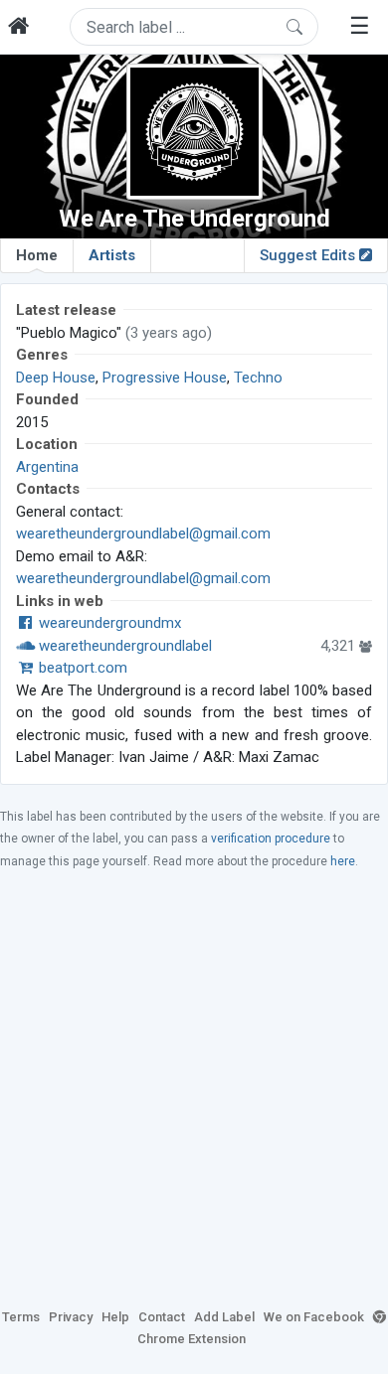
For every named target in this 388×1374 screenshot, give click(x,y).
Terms (21, 1316)
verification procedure (270, 838)
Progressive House (164, 377)
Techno (258, 377)
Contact (161, 1316)
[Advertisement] (194, 1088)
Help (115, 1316)
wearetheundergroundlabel (123, 646)
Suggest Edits (309, 255)
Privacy (71, 1316)
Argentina (47, 467)
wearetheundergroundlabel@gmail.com (143, 533)
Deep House (56, 377)
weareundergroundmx (108, 623)
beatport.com (81, 668)
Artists (112, 255)
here (342, 861)
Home (37, 255)
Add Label (224, 1316)
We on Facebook (314, 1316)
